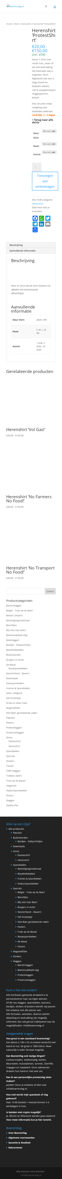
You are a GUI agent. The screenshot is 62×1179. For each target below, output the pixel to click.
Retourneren (15, 1147)
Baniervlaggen (13, 605)
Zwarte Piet (12, 805)
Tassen (10, 765)
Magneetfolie (13, 707)
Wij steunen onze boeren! (30, 1171)
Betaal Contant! (14, 615)
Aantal (36, 154)
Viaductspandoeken (16, 790)
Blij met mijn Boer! (16, 630)
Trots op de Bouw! (15, 780)
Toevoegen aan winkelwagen (45, 181)
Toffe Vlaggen (13, 770)
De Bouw (11, 664)
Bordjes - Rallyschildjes (18, 644)
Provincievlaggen (15, 732)
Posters (10, 722)
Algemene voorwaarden (21, 1137)
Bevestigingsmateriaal (18, 620)
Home (9, 23)
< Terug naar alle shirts (42, 121)
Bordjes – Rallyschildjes (30, 841)
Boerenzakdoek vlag (16, 635)
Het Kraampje (13, 697)
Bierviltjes (11, 625)
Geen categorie (14, 693)
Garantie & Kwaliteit (19, 1142)
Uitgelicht (11, 785)
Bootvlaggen (12, 640)
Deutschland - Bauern (18, 673)
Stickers (10, 761)
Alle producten (16, 828)
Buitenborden (13, 654)
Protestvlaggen (14, 727)
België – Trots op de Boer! (31, 892)
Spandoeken (12, 751)
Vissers (10, 795)
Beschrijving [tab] (16, 245)
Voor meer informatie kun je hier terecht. (29, 1119)
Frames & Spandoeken (18, 688)
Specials (10, 756)
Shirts (16, 23)
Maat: (36, 146)
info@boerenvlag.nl (33, 1025)
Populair (10, 717)
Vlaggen (10, 800)
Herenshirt (26, 23)
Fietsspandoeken (15, 683)
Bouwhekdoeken (15, 649)
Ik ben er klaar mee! (16, 702)
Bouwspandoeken (18, 668)
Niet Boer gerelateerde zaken (21, 712)
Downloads (12, 678)
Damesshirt (15, 741)
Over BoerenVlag (17, 1132)
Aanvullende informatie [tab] (22, 250)
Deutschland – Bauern (29, 911)
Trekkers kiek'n (14, 775)
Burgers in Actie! (15, 659)
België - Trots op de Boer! (19, 610)
